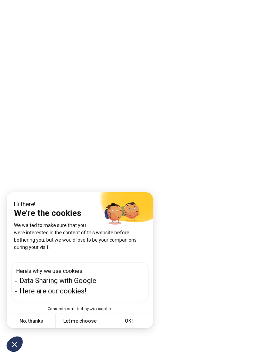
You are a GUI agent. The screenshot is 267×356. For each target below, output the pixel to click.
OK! (129, 321)
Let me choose (80, 321)
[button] (14, 344)
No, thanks (31, 321)
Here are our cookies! (52, 291)
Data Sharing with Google (57, 280)
